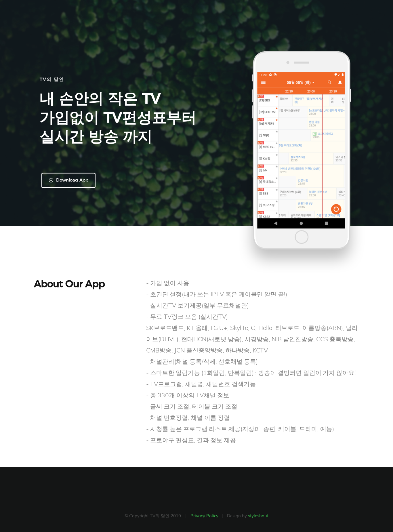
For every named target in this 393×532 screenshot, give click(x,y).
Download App (71, 180)
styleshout (258, 516)
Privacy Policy (204, 516)
